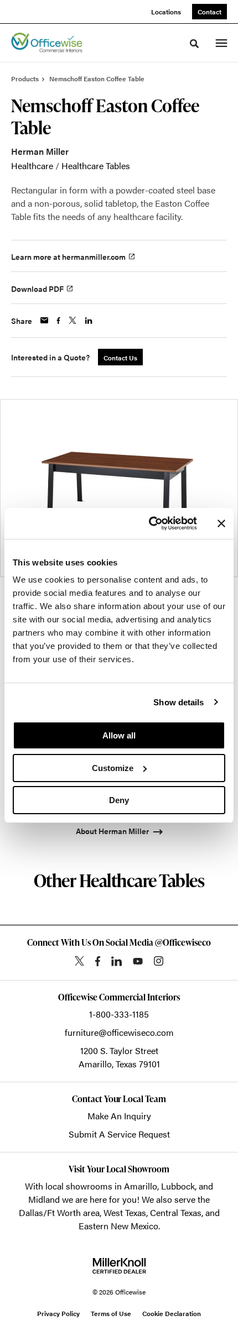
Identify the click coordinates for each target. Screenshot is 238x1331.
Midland (44, 1199)
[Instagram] (158, 961)
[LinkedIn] (116, 961)
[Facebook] (97, 961)
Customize (112, 768)
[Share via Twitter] (72, 320)
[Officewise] (46, 43)
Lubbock (178, 1186)
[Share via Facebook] (58, 320)
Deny (119, 800)
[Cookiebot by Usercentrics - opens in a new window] (149, 523)
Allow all (119, 735)
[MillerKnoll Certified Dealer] (119, 1265)
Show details (178, 702)
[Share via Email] (44, 320)
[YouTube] (138, 961)
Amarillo (140, 1186)
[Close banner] (221, 523)
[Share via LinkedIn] (88, 320)
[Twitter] (79, 961)
